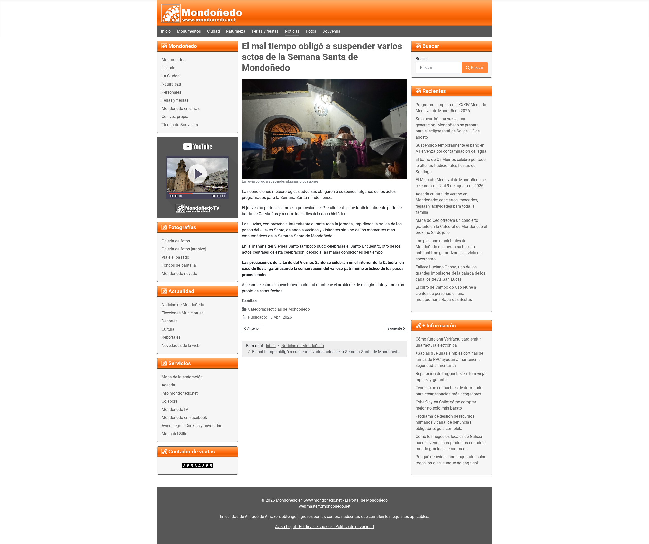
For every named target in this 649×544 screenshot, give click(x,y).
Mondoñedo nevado (179, 273)
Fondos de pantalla (178, 265)
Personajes (171, 92)
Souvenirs (331, 31)
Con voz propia (174, 116)
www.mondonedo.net (323, 500)
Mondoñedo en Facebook (184, 417)
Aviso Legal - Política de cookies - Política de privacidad (324, 526)
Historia (168, 67)
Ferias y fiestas (265, 31)
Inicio (166, 31)
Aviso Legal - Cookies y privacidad (191, 425)
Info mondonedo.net (179, 393)
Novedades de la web (180, 345)
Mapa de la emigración (182, 377)
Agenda (168, 385)
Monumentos (189, 31)
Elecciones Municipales (182, 313)
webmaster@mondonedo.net (324, 506)
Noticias (292, 31)
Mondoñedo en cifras (180, 108)
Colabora (169, 401)
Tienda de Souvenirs (179, 124)
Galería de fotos (175, 241)
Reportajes (171, 337)
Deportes (169, 321)
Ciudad (213, 31)
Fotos (311, 31)
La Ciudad (170, 76)
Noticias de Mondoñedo (182, 304)
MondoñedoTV (174, 409)
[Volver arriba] (640, 534)
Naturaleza (235, 31)
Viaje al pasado (175, 257)
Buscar (422, 58)
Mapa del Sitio (174, 433)
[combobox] (439, 67)
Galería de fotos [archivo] (183, 249)
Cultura (167, 329)
